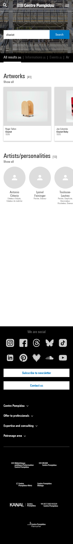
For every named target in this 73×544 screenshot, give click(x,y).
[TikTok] (62, 344)
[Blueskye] (49, 344)
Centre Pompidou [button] (14, 406)
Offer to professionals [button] (17, 415)
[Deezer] (36, 359)
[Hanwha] (36, 528)
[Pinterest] (23, 359)
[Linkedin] (10, 359)
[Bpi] (25, 467)
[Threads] (36, 344)
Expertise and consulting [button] (19, 426)
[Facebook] (23, 344)
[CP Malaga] (47, 487)
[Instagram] (10, 344)
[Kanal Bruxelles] (25, 508)
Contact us (36, 385)
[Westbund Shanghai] (52, 508)
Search (59, 34)
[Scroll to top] (64, 535)
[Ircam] (50, 467)
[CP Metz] (26, 487)
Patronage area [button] (13, 435)
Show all (9, 82)
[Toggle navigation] (67, 5)
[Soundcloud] (49, 359)
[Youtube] (62, 359)
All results (12, 57)
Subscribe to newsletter (36, 373)
